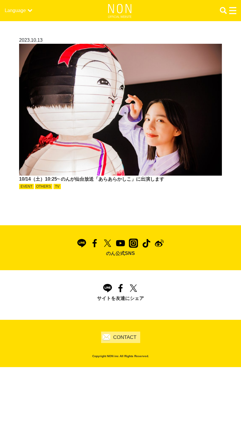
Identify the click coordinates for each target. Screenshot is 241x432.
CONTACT (124, 337)
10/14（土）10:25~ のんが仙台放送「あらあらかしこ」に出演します (91, 179)
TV (57, 186)
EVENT (26, 186)
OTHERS (43, 186)
